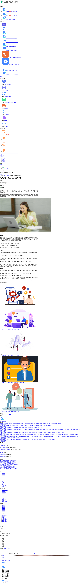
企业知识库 (8, 34)
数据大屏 (7, 50)
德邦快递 (1, 427)
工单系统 (7, 70)
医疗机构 (6, 102)
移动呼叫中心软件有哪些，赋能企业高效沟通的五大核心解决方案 (13, 382)
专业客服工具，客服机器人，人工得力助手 (7, 468)
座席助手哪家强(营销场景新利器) (5, 461)
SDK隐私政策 (4, 521)
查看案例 (1, 424)
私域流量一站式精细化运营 (13, 74)
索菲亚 (1, 436)
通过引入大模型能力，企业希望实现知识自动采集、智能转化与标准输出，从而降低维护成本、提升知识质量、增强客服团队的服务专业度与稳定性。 (30, 439)
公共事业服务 (6, 126)
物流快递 (6, 108)
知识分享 (8, 175)
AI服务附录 (4, 518)
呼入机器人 (11, 57)
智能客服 (10, 64)
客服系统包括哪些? (3, 465)
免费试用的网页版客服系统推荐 (5, 449)
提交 (10, 414)
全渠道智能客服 (5, 153)
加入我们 (3, 161)
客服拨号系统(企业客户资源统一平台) (6, 467)
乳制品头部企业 (3, 439)
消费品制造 (9, 96)
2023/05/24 (17, 464)
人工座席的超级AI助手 (12, 46)
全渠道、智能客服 (14, 15)
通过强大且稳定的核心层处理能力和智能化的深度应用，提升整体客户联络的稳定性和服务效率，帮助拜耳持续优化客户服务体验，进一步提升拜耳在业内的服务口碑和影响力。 (33, 423)
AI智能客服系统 (3, 454)
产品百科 (3, 511)
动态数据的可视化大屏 (13, 50)
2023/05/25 (14, 460)
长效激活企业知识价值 (14, 34)
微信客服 (3, 475)
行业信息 (3, 159)
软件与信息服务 (8, 84)
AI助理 (7, 46)
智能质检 (7, 38)
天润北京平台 (6, 168)
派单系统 (3, 486)
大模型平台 (4, 485)
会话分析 (7, 42)
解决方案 (1, 76)
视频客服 (7, 19)
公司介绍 (3, 158)
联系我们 (3, 160)
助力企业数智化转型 (15, 64)
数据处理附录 (4, 519)
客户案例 (1, 154)
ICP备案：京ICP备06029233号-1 (37, 553)
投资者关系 (2, 155)
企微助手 (7, 74)
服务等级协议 (4, 515)
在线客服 (7, 15)
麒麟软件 (1, 434)
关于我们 (1, 156)
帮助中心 (3, 517)
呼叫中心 (7, 11)
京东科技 (1, 432)
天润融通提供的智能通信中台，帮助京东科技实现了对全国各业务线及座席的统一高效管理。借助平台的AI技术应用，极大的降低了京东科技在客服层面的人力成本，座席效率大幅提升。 (34, 432)
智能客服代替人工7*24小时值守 (13, 153)
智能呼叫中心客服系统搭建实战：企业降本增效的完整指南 (12, 329)
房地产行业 (7, 114)
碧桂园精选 (2, 425)
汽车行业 (6, 90)
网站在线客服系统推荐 (4, 447)
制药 (12, 102)
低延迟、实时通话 (12, 19)
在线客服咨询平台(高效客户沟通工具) (6, 466)
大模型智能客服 (3, 445)
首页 (5, 175)
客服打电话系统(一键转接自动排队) (6, 462)
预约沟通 (6, 581)
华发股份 (1, 429)
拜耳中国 (1, 423)
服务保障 (3, 516)
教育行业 (5, 120)
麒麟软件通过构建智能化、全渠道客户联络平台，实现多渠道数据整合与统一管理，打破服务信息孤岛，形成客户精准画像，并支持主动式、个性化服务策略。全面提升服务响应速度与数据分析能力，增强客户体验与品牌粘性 (41, 434)
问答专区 (3, 510)
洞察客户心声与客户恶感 (13, 42)
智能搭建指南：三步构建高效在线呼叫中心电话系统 (11, 411)
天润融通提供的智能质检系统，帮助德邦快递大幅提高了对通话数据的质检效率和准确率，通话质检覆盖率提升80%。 (23, 427)
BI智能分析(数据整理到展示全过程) (6, 460)
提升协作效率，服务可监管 (13, 70)
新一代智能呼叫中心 (14, 11)
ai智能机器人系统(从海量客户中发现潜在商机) (8, 464)
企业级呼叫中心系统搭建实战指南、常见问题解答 (10, 355)
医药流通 (9, 102)
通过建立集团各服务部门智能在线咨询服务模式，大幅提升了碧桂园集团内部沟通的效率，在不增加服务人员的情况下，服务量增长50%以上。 (27, 425)
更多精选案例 (2, 441)
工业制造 (5, 96)
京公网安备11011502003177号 (8, 548)
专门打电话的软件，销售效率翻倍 (6, 463)
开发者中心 (4, 520)
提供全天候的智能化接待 (17, 57)
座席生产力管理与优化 (13, 38)
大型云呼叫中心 (3, 456)
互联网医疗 (14, 102)
